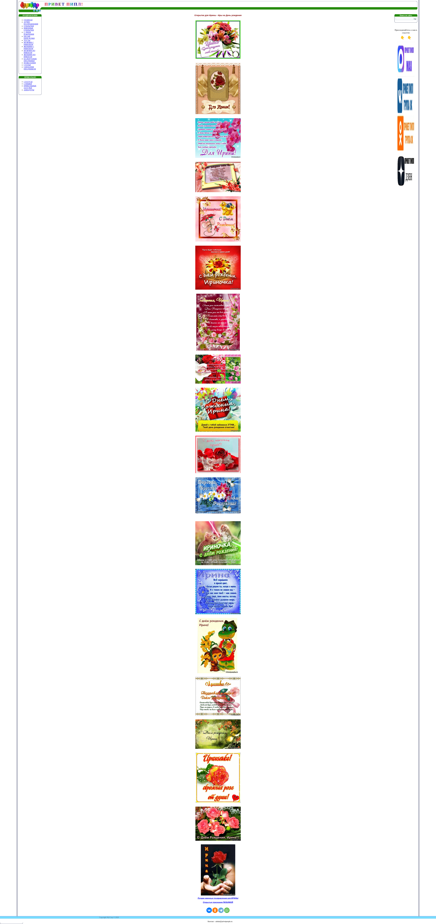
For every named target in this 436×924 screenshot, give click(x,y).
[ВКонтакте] (209, 910)
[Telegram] (221, 910)
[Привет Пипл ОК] (405, 150)
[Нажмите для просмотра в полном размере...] (218, 58)
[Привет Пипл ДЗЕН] (405, 187)
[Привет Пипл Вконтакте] (405, 113)
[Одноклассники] (215, 910)
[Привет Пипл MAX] (405, 76)
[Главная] (34, 11)
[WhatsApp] (227, 910)
